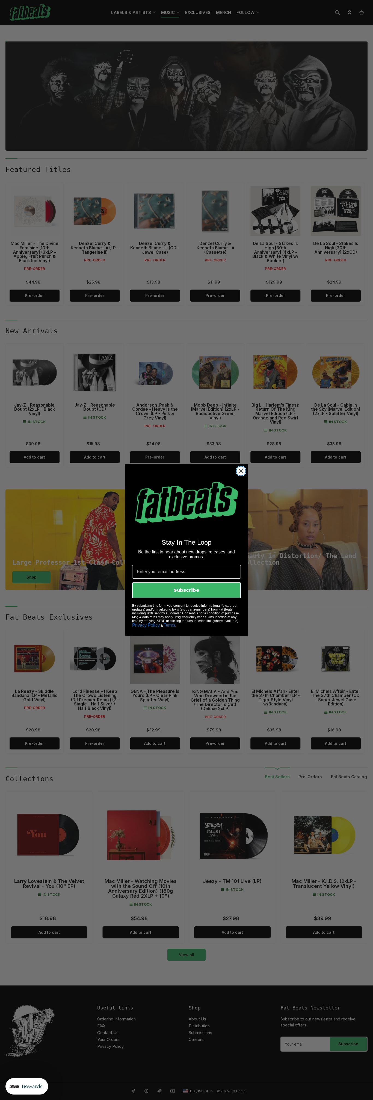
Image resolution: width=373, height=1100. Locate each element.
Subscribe (186, 590)
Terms (169, 625)
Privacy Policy (146, 625)
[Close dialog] (241, 471)
